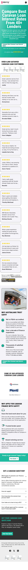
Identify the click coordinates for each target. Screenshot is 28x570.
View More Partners (14, 394)
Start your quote (7, 533)
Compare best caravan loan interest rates (13, 45)
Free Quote (13, 458)
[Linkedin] (18, 551)
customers (18, 277)
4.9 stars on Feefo (16, 355)
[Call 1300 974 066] (26, 2)
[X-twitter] (14, 551)
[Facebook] (10, 551)
